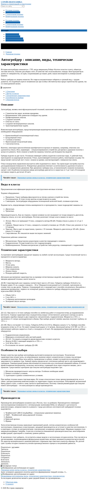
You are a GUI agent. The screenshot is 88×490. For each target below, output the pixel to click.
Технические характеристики (18, 96)
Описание (10, 91)
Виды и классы (12, 93)
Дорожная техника (13, 12)
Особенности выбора (14, 98)
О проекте (10, 484)
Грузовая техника (12, 10)
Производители (12, 100)
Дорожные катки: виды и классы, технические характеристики (25, 470)
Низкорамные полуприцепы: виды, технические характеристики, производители (33, 476)
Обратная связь (11, 482)
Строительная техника (14, 14)
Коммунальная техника (15, 16)
